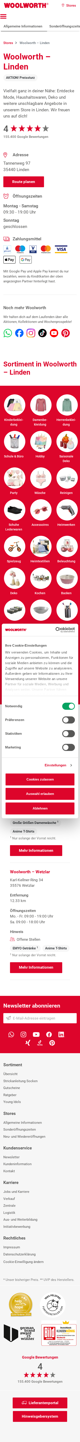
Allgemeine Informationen (23, 26)
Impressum (11, 1247)
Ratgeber (9, 1095)
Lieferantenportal (43, 1403)
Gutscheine (11, 1088)
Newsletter (11, 1157)
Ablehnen (40, 808)
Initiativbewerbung (16, 1227)
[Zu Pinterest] (65, 333)
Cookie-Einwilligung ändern (23, 1262)
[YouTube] (36, 1034)
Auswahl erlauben (40, 794)
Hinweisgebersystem (40, 1416)
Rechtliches (14, 1238)
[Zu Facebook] (19, 333)
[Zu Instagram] (30, 333)
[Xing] (27, 1042)
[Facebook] (49, 1034)
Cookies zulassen (40, 779)
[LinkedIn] (61, 1034)
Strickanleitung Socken (20, 1081)
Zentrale (9, 1206)
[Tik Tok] (40, 1042)
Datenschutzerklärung (19, 1254)
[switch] (68, 719)
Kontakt (9, 1171)
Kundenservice (17, 1148)
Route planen (23, 181)
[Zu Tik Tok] (42, 333)
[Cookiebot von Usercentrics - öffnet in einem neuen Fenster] (56, 630)
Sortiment (12, 1064)
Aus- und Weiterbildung (20, 1220)
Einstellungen (55, 765)
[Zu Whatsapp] (7, 333)
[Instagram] (23, 1034)
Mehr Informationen (36, 850)
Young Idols (12, 1102)
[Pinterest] (52, 1042)
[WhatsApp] (11, 1034)
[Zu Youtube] (54, 333)
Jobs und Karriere (16, 1192)
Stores (9, 1113)
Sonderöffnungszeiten (19, 1130)
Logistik (9, 1213)
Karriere (10, 1182)
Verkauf (9, 1199)
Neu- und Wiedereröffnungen (24, 1137)
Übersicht (10, 1074)
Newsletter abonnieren (31, 1005)
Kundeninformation (17, 1164)
